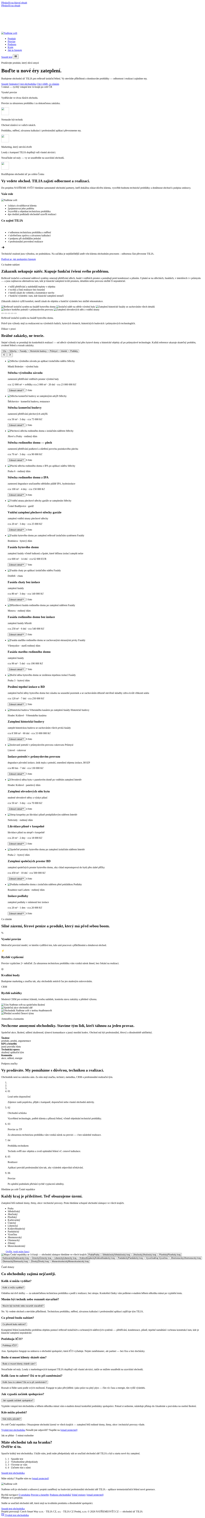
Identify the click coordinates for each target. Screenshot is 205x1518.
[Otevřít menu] (16, 56)
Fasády (23, 351)
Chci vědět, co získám (48, 84)
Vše (4, 351)
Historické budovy (38, 351)
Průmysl (53, 351)
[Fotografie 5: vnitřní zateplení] (15, 313)
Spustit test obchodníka (13, 1473)
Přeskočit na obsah (10, 5)
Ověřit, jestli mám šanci (17, 1251)
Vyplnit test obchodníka (13, 1430)
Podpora (12, 44)
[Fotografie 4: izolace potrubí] (12, 313)
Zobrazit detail (15, 390)
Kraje (10, 47)
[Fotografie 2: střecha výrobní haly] (5, 313)
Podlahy (74, 351)
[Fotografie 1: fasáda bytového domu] (2, 313)
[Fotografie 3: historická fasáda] (9, 313)
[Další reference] (10, 355)
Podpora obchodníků (60, 1494)
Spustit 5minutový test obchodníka (18, 84)
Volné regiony (79, 1494)
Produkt (12, 38)
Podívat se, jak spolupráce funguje (18, 259)
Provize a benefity (40, 1494)
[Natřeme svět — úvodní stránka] (9, 33)
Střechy (13, 351)
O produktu (24, 1494)
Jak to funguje (15, 50)
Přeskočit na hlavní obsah (14, 2)
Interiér (64, 351)
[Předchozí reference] (4, 355)
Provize (11, 41)
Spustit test (6, 57)
